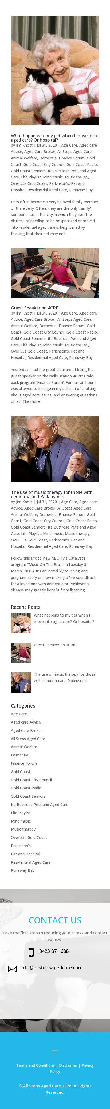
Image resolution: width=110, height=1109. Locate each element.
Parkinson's (59, 183)
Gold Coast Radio (81, 164)
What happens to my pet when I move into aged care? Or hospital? (54, 138)
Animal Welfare (24, 157)
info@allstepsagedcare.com (52, 967)
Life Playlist (31, 176)
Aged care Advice (26, 722)
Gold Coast (20, 771)
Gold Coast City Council (43, 164)
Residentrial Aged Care (47, 189)
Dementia (48, 157)
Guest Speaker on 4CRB (35, 308)
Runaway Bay (81, 189)
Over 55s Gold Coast (29, 183)
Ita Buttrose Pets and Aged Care (39, 804)
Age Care (69, 145)
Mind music (53, 176)
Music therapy (77, 176)
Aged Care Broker (39, 151)
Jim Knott (24, 145)
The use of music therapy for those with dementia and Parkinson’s (52, 494)
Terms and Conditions (35, 1065)
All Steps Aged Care (74, 151)
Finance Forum (72, 157)
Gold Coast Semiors (28, 170)
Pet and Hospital (25, 853)
